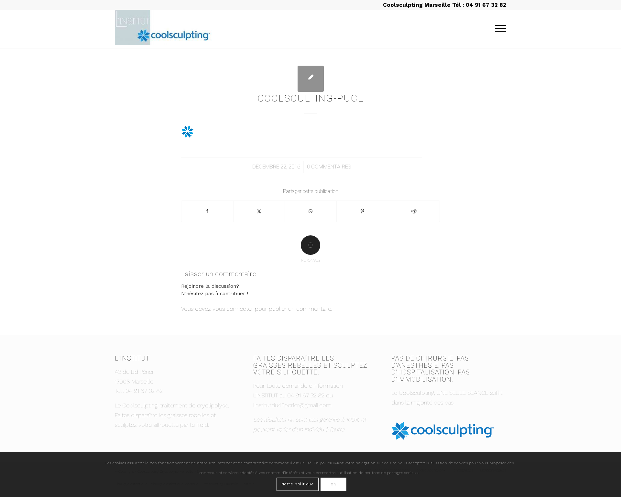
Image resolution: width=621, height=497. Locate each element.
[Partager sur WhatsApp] (310, 211)
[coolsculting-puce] (311, 79)
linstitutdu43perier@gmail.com (292, 405)
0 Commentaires (329, 166)
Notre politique (297, 484)
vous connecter (232, 308)
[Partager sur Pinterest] (362, 211)
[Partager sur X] (259, 211)
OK (333, 484)
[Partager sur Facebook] (207, 211)
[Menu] (498, 29)
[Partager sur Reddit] (414, 211)
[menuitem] (498, 29)
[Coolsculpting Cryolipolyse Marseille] (163, 29)
